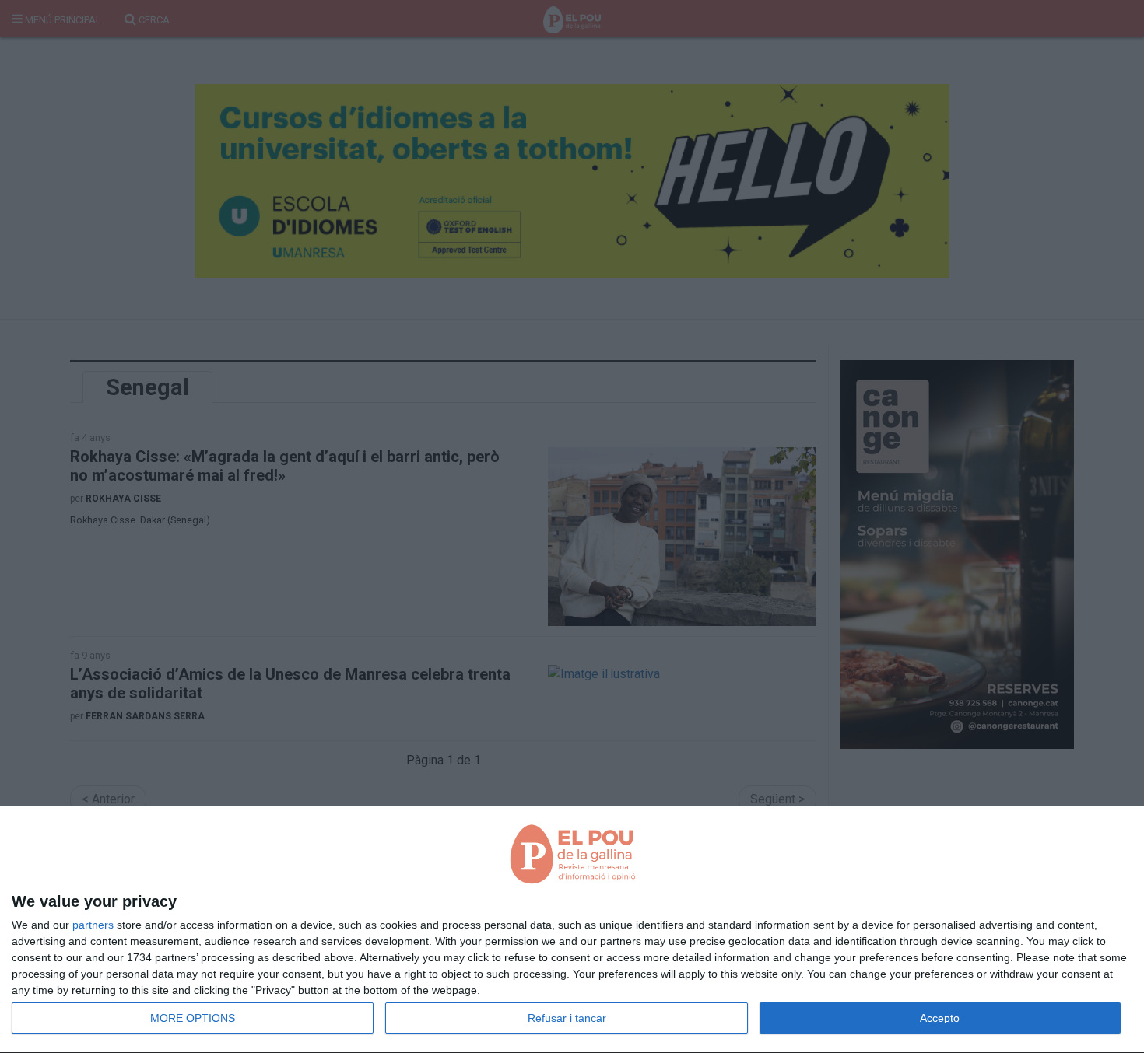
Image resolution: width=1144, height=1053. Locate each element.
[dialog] (572, 930)
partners (93, 924)
